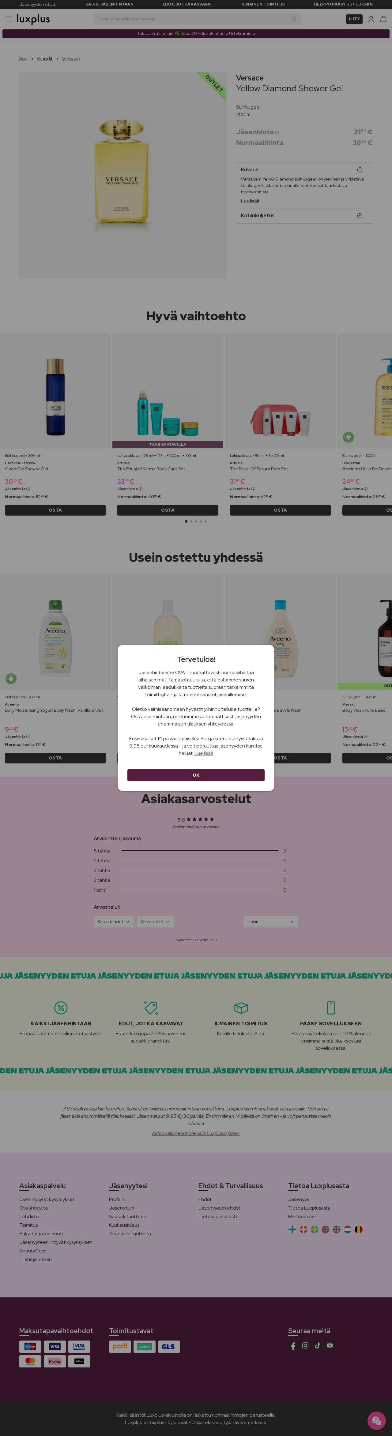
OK (196, 775)
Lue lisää (203, 753)
